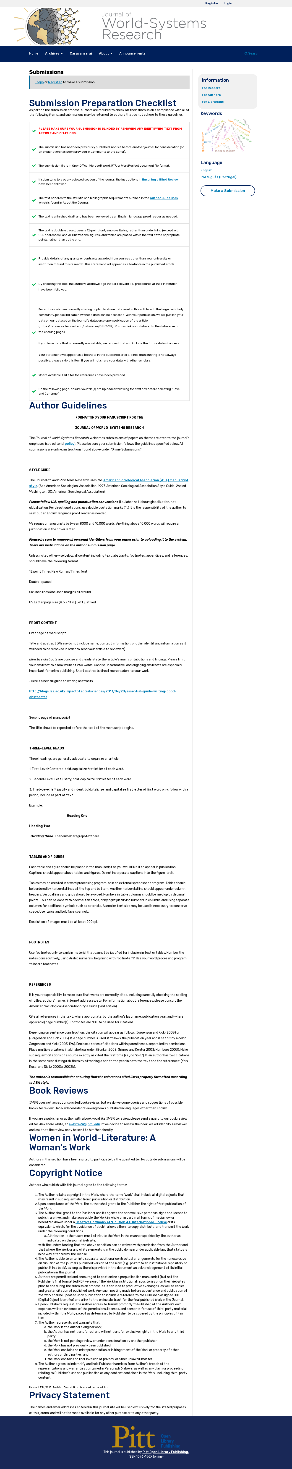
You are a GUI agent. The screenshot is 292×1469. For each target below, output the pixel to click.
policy (69, 444)
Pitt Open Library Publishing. (166, 1452)
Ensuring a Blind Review (160, 179)
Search (254, 53)
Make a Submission (228, 191)
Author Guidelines (164, 198)
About (104, 53)
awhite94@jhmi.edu (84, 1124)
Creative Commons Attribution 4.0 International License (121, 1222)
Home (33, 53)
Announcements (132, 53)
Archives (52, 53)
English (206, 170)
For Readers (211, 88)
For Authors (211, 95)
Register (212, 3)
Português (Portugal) (219, 177)
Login (228, 3)
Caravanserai (81, 53)
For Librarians (213, 101)
